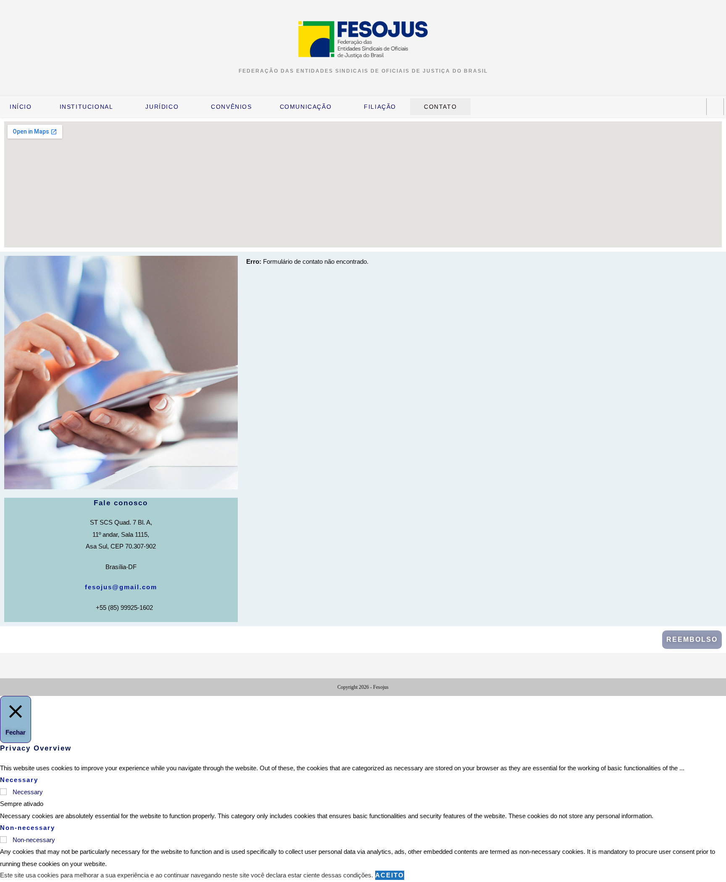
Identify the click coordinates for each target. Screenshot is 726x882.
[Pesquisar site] (715, 106)
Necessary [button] (19, 779)
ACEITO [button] (389, 875)
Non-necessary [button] (27, 827)
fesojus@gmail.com (121, 587)
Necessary (28, 791)
